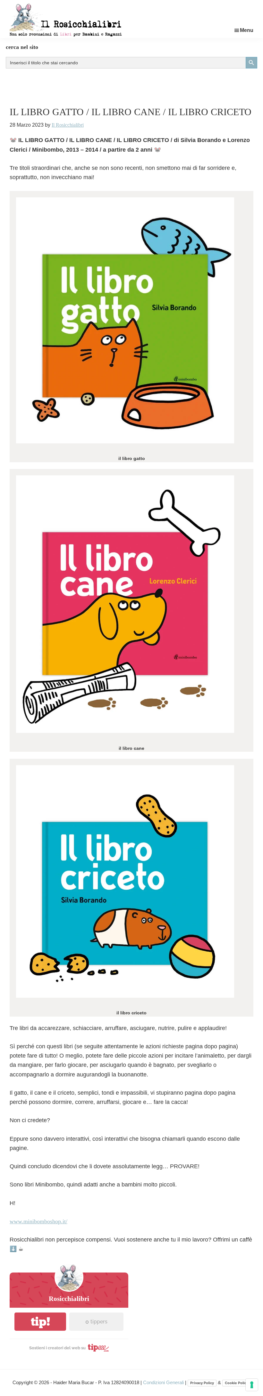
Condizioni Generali (164, 1382)
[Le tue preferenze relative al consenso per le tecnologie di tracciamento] (252, 1385)
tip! (40, 1321)
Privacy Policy (202, 1383)
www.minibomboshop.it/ (38, 1221)
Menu (246, 30)
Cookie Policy (236, 1383)
